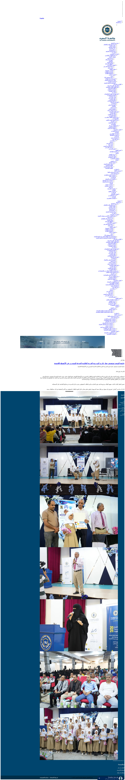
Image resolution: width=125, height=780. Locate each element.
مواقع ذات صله (120, 772)
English (42, 18)
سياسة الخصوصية (44, 777)
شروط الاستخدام (54, 777)
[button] (111, 778)
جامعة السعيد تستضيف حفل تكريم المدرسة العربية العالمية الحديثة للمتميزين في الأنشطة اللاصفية (89, 363)
